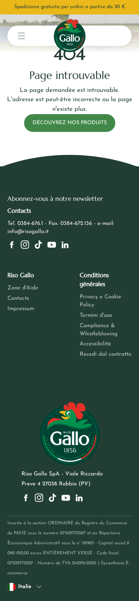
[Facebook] (11, 244)
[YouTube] (51, 244)
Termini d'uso (96, 315)
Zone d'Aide (22, 288)
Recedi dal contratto (105, 354)
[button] (21, 36)
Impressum (20, 309)
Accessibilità (95, 344)
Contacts (18, 298)
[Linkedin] (65, 244)
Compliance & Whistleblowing (99, 330)
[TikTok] (38, 244)
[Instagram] (25, 244)
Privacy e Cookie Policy (100, 301)
